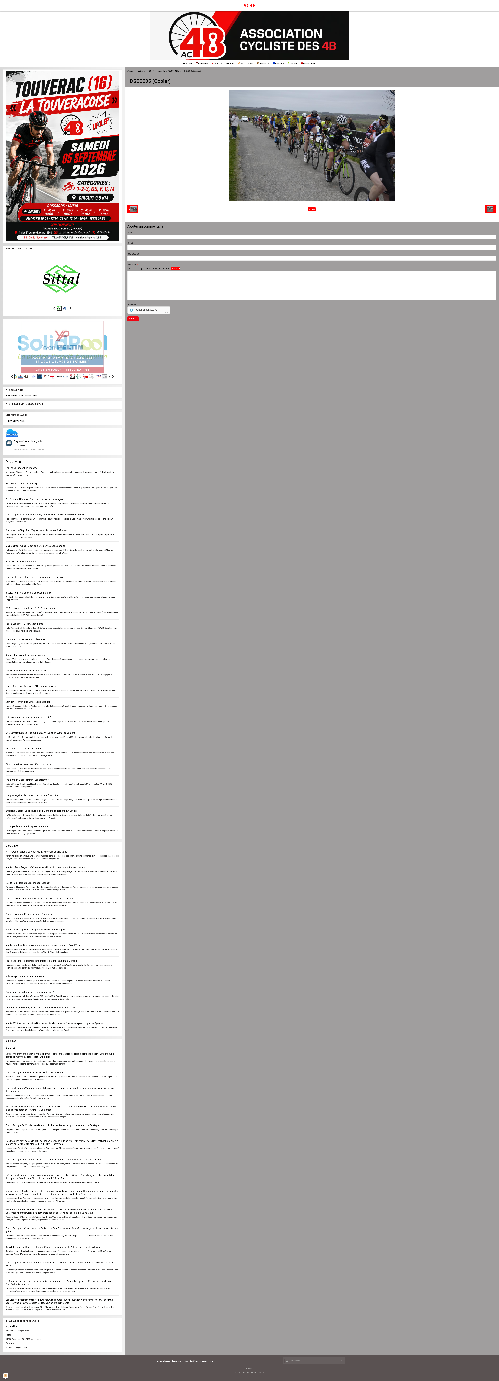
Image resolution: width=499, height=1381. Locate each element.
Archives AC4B (309, 63)
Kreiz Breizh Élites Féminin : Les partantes (27, 779)
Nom (129, 232)
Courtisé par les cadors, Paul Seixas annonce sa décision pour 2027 (40, 1007)
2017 (151, 71)
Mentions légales (163, 1361)
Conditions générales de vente (201, 1361)
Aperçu (176, 268)
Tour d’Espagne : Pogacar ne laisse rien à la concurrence (34, 1072)
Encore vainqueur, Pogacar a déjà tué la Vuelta (29, 914)
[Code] (166, 268)
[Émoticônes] (169, 268)
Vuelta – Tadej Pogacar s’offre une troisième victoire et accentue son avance (45, 867)
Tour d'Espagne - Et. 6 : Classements (24, 623)
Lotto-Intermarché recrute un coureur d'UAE (28, 717)
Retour (312, 209)
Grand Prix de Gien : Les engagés (22, 483)
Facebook (279, 63)
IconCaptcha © (165, 312)
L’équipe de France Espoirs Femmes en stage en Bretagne (35, 577)
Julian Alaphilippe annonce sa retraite (25, 976)
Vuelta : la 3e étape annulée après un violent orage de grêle (36, 929)
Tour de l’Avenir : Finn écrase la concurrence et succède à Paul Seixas (41, 898)
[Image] (159, 268)
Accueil (188, 63)
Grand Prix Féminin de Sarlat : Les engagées (28, 701)
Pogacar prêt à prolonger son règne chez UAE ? (30, 992)
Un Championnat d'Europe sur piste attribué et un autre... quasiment (40, 733)
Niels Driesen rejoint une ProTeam (23, 748)
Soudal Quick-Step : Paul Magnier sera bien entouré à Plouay (36, 530)
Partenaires (203, 63)
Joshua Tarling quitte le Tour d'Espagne (26, 655)
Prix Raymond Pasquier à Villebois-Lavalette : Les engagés (35, 499)
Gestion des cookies (180, 1361)
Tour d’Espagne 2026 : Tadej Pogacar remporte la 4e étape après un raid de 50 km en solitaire (53, 1159)
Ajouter (133, 319)
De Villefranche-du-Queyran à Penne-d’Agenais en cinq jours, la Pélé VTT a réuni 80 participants (54, 1247)
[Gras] (129, 268)
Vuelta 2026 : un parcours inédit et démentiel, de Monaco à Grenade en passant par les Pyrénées (55, 1023)
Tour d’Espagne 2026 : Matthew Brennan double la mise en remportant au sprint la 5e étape (52, 1125)
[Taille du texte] (138, 268)
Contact (293, 63)
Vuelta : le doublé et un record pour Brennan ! (28, 883)
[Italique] (132, 268)
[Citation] (147, 268)
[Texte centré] (150, 268)
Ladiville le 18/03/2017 (168, 71)
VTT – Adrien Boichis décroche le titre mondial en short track (37, 851)
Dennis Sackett (246, 63)
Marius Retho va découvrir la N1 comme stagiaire (31, 686)
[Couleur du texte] (142, 268)
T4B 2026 (230, 63)
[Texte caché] (156, 268)
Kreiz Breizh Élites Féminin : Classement (26, 639)
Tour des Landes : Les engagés (22, 468)
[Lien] (153, 268)
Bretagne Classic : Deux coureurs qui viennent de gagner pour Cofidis (41, 810)
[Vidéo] (162, 268)
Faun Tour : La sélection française (23, 561)
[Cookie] (5, 1376)
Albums (263, 63)
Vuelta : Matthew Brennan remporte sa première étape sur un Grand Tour (43, 945)
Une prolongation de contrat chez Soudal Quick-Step (32, 795)
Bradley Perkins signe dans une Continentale (28, 592)
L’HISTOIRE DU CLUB (16, 421)
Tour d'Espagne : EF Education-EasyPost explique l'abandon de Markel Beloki (45, 514)
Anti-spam (132, 304)
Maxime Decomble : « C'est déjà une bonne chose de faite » (36, 545)
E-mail (130, 243)
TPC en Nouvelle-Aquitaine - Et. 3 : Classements (30, 608)
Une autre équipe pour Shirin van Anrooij (26, 670)
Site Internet (133, 254)
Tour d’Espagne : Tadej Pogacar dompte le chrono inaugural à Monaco (41, 960)
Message (131, 264)
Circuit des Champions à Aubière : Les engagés (30, 764)
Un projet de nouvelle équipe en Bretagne (27, 826)
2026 (217, 63)
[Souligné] (135, 268)
